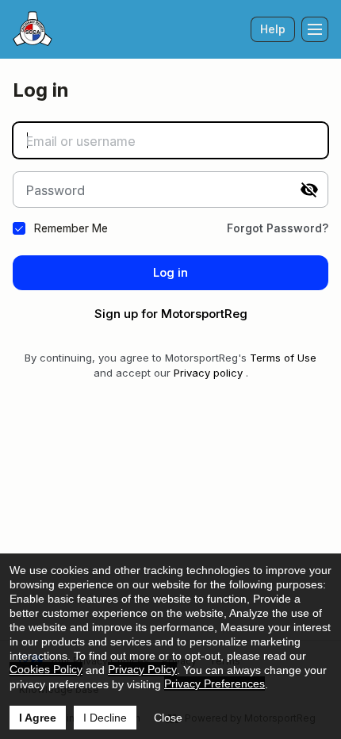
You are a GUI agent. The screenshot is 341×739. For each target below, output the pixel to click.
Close (168, 717)
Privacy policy (208, 372)
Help (272, 29)
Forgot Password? (277, 228)
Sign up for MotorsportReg (170, 313)
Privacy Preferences (214, 683)
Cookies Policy (46, 669)
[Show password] (309, 189)
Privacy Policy (142, 669)
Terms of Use (283, 357)
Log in (170, 272)
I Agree (37, 717)
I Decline (105, 717)
